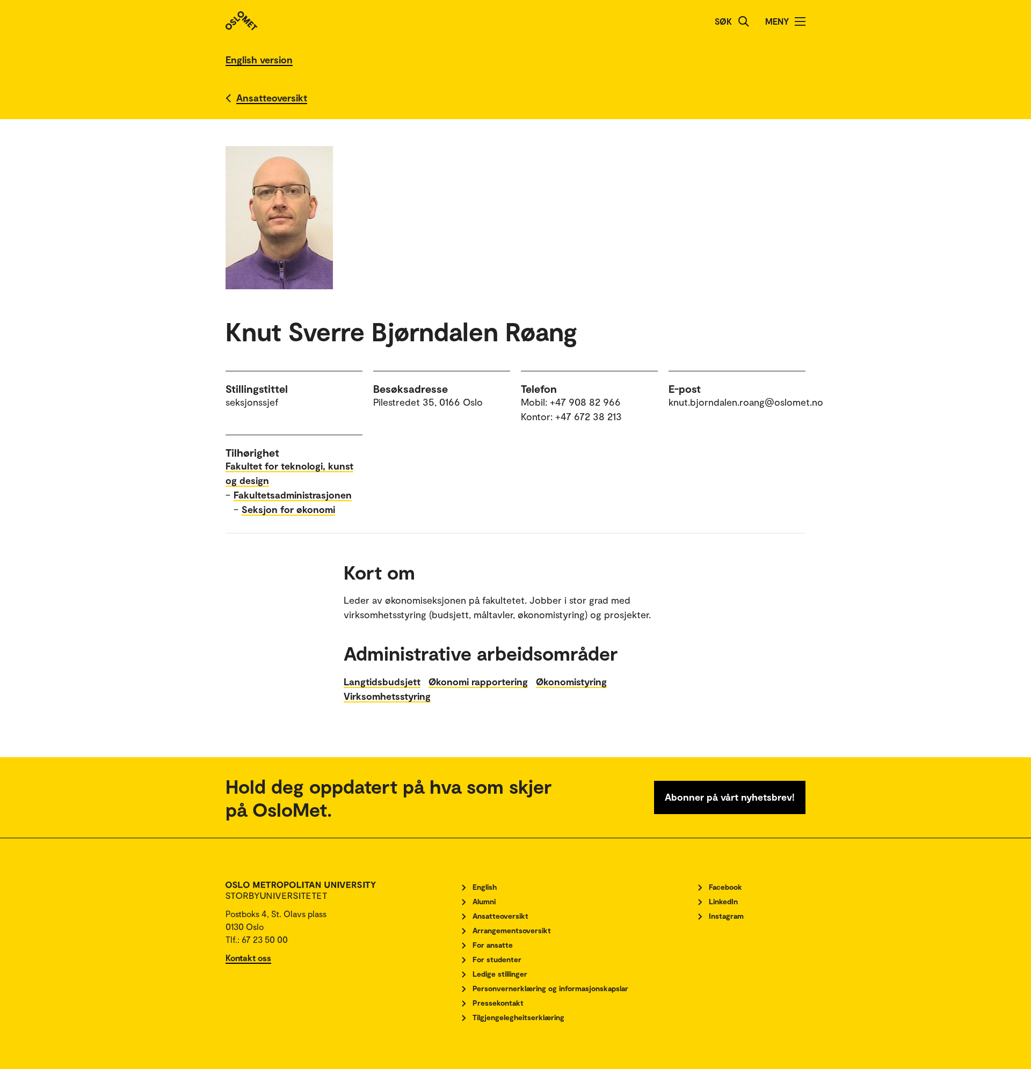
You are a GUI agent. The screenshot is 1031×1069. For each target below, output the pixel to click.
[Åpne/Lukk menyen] (800, 21)
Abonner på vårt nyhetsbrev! (730, 797)
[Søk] (743, 21)
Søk (723, 21)
